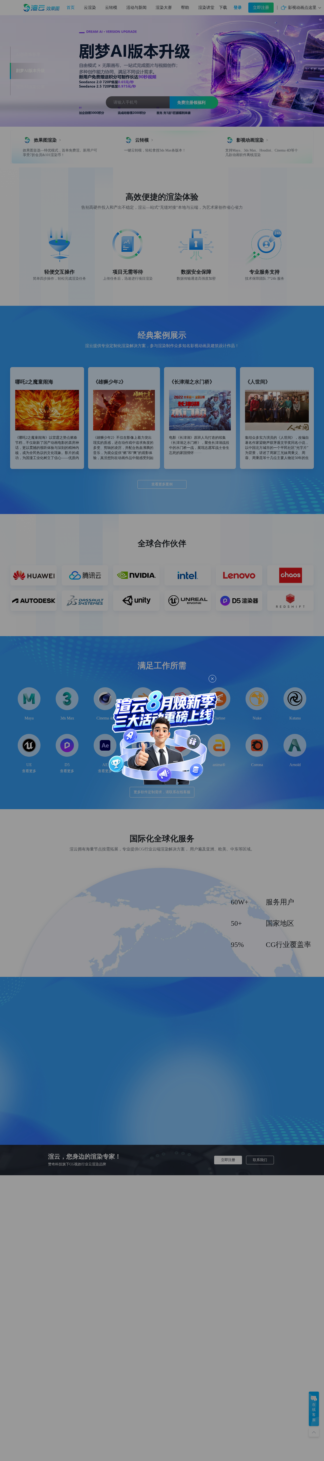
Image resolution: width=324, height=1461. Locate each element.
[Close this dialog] (212, 678)
